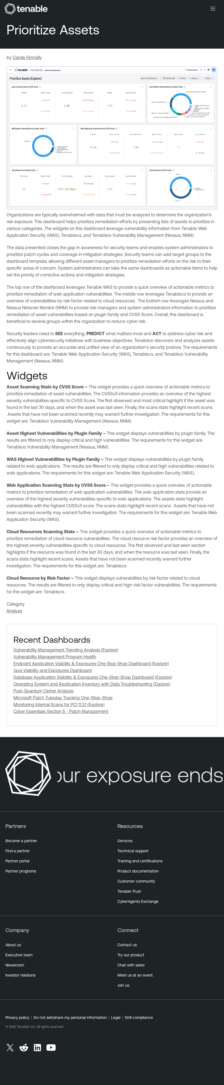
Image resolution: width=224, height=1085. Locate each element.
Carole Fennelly (27, 57)
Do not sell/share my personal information (70, 1017)
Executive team (19, 955)
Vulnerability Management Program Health (54, 656)
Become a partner (21, 841)
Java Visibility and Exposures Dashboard (52, 670)
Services (124, 841)
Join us (123, 985)
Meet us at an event (135, 975)
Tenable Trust (129, 891)
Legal (115, 1017)
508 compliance (139, 1017)
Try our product (130, 955)
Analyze (14, 610)
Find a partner (17, 851)
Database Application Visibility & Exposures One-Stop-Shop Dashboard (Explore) (92, 677)
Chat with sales (131, 965)
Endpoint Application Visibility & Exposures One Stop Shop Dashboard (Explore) (91, 663)
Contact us (127, 945)
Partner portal (17, 861)
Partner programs (20, 871)
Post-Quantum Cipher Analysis (43, 690)
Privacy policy (17, 1017)
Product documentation (138, 871)
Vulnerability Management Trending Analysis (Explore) (65, 649)
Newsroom (14, 965)
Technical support (133, 851)
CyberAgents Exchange (137, 901)
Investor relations (20, 975)
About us (13, 945)
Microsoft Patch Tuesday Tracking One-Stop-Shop (63, 697)
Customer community (136, 881)
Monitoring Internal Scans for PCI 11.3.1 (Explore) (59, 704)
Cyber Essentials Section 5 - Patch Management (60, 711)
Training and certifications (140, 861)
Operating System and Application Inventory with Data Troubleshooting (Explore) (91, 684)
